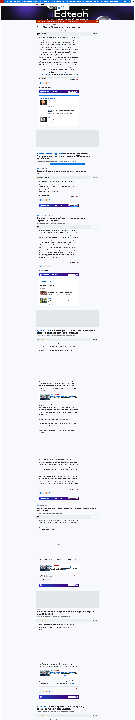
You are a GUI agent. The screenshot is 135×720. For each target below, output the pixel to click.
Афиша (90, 21)
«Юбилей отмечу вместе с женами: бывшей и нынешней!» (61, 111)
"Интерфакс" (49, 527)
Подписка (96, 4)
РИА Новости (63, 485)
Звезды (45, 1)
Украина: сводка (59, 21)
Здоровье (50, 1)
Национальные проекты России (92, 1)
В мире (40, 1)
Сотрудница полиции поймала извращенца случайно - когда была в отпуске (61, 302)
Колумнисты (73, 1)
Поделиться (95, 33)
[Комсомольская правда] (42, 4)
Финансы (116, 1)
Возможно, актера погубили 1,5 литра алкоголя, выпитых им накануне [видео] (62, 104)
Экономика (35, 1)
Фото (7, 1)
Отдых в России (70, 21)
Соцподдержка (57, 1)
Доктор (111, 1)
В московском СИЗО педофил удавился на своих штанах (60, 292)
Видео (11, 1)
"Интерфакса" (60, 47)
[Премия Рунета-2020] (52, 4)
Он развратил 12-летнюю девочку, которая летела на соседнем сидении (54, 286)
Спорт (67, 1)
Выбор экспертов (104, 1)
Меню (2, 1)
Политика (24, 1)
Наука (63, 1)
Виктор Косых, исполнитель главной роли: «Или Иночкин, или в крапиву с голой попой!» (63, 122)
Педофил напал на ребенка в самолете (48, 285)
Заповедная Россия (77, 21)
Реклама (89, 4)
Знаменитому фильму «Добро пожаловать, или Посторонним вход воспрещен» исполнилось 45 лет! (62, 120)
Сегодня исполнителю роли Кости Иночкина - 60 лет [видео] (60, 113)
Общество (29, 1)
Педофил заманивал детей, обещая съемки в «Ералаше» (60, 300)
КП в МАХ (64, 21)
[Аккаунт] (133, 1)
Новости (43, 21)
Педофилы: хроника (43, 215)
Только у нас (48, 21)
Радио (84, 4)
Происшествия (80, 1)
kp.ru (77, 79)
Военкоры (53, 21)
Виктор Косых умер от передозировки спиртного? (59, 102)
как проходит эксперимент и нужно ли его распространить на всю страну (63, 398)
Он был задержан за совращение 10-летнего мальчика (59, 294)
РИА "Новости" (70, 235)
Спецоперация (17, 1)
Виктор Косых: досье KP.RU (44, 24)
